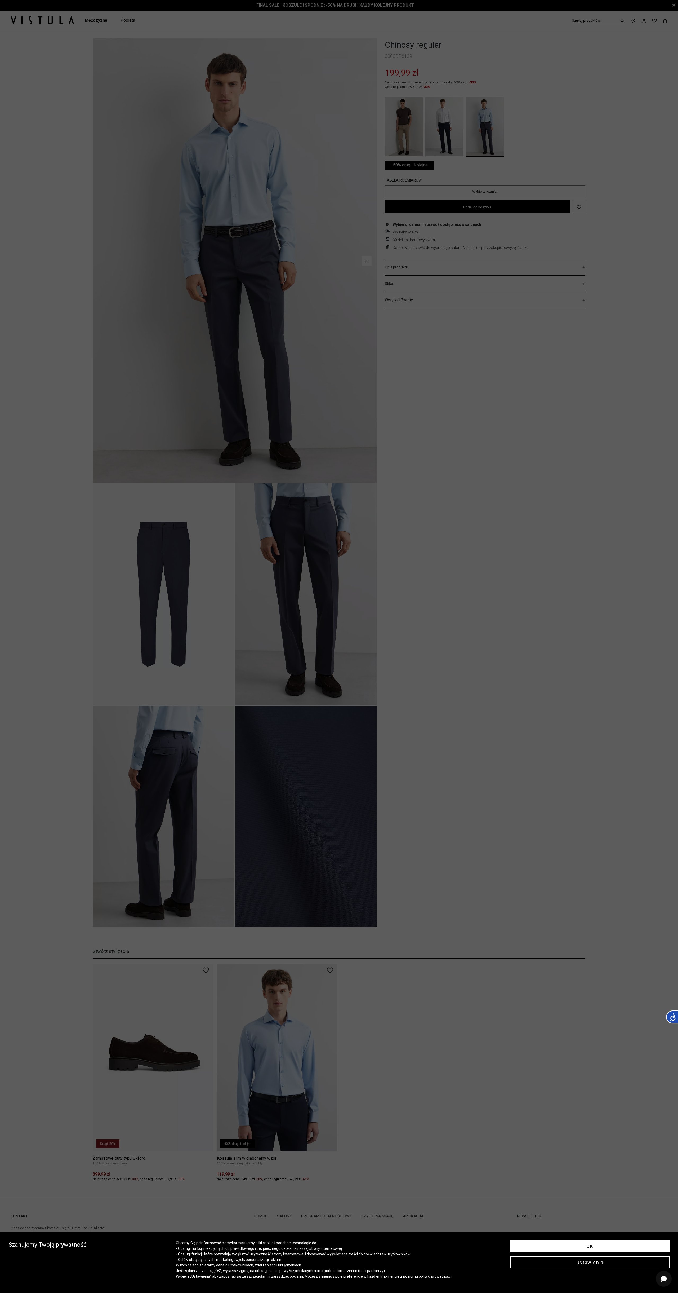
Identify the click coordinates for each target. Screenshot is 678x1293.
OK (589, 1246)
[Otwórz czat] (664, 1279)
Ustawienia (590, 1262)
